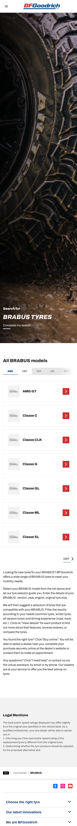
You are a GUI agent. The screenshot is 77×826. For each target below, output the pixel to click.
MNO (67, 371)
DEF (24, 371)
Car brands (20, 772)
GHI (38, 371)
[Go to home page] (41, 6)
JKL (52, 371)
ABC (10, 371)
